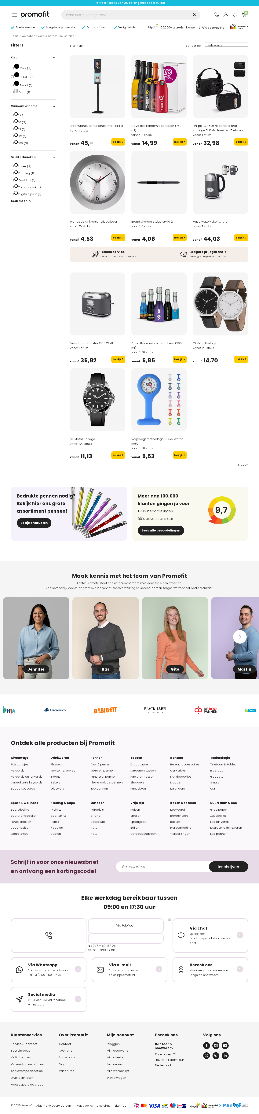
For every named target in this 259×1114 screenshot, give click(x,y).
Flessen (56, 764)
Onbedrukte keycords (26, 782)
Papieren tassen (142, 777)
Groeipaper (218, 810)
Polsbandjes (20, 764)
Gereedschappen (143, 834)
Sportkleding (20, 810)
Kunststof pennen (104, 777)
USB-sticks (178, 770)
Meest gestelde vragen (28, 1084)
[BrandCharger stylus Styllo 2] (159, 182)
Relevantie (215, 45)
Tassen (136, 758)
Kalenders (177, 788)
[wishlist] (235, 15)
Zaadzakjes (218, 816)
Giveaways (19, 758)
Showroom (67, 1057)
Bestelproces (20, 1051)
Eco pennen (99, 788)
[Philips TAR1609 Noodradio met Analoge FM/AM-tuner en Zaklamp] (220, 86)
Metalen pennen (103, 770)
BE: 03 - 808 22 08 (101, 950)
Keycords (17, 770)
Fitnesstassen (21, 822)
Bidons (55, 777)
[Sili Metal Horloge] (97, 399)
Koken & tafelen (183, 803)
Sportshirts (59, 816)
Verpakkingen (180, 834)
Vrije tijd (137, 803)
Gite (175, 669)
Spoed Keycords (23, 788)
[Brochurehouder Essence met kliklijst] (97, 86)
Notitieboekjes (181, 777)
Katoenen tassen (143, 770)
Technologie (220, 758)
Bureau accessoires (184, 764)
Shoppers (137, 782)
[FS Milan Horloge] (220, 303)
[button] (186, 27)
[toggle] (14, 15)
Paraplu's (97, 810)
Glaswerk (57, 788)
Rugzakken (138, 788)
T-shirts (56, 810)
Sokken (56, 834)
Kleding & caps (63, 803)
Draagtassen (140, 764)
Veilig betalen (21, 1057)
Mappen (176, 782)
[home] (35, 14)
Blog (62, 1064)
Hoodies (57, 828)
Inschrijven (228, 866)
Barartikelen (179, 816)
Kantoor (176, 758)
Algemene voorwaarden (53, 1105)
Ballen (134, 828)
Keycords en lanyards (26, 777)
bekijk (117, 142)
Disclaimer (104, 1105)
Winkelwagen (116, 1078)
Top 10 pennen (101, 764)
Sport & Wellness (24, 803)
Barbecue (98, 822)
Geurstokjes (19, 834)
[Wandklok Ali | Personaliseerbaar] (97, 182)
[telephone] (217, 15)
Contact (65, 1044)
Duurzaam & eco (223, 803)
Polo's (55, 822)
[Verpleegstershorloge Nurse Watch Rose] (159, 399)
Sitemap (121, 1105)
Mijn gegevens (117, 1051)
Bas (105, 669)
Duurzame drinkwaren (226, 828)
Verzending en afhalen (27, 1064)
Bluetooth (217, 770)
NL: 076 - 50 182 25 (102, 946)
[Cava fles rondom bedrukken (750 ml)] (159, 86)
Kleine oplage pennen (107, 782)
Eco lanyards (219, 822)
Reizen (135, 810)
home (15, 36)
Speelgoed (138, 822)
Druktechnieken (22, 1078)
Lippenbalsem (21, 828)
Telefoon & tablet (223, 764)
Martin (244, 669)
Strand (95, 816)
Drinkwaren (60, 758)
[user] (226, 15)
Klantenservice (26, 1034)
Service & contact (24, 1044)
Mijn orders (115, 1064)
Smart (214, 782)
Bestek (175, 822)
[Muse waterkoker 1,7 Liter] (220, 182)
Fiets (94, 834)
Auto (94, 828)
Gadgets (216, 777)
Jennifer (36, 669)
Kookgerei (177, 810)
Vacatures (66, 1071)
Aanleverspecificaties (27, 1071)
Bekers (55, 782)
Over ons (65, 1051)
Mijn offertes (116, 1057)
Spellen (135, 816)
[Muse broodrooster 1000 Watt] (97, 303)
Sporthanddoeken (24, 816)
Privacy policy (84, 1105)
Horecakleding (181, 828)
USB (213, 788)
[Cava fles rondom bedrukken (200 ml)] (159, 303)
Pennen (97, 758)
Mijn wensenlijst (118, 1071)
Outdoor (97, 803)
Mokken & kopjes (63, 770)
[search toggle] (194, 14)
